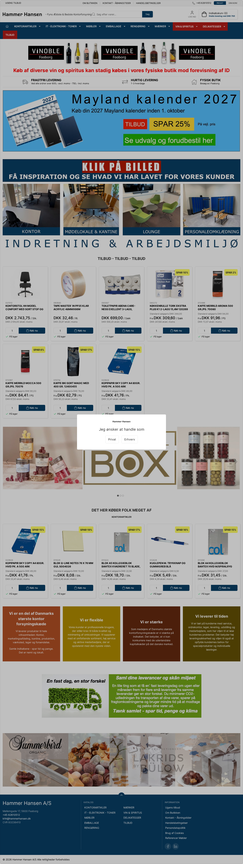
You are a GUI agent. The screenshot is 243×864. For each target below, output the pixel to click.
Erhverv (129, 439)
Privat (112, 439)
